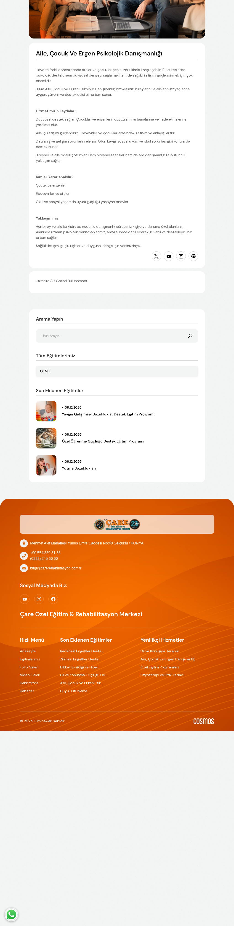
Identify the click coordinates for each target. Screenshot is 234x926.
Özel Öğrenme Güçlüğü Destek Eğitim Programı (103, 441)
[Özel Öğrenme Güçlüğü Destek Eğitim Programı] (46, 438)
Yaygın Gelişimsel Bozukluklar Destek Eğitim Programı (108, 414)
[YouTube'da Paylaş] (168, 256)
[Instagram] (181, 256)
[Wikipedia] (193, 256)
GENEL (45, 371)
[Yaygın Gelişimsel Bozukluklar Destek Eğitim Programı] (46, 411)
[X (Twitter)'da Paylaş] (156, 256)
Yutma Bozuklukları (79, 468)
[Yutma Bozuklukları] (46, 465)
